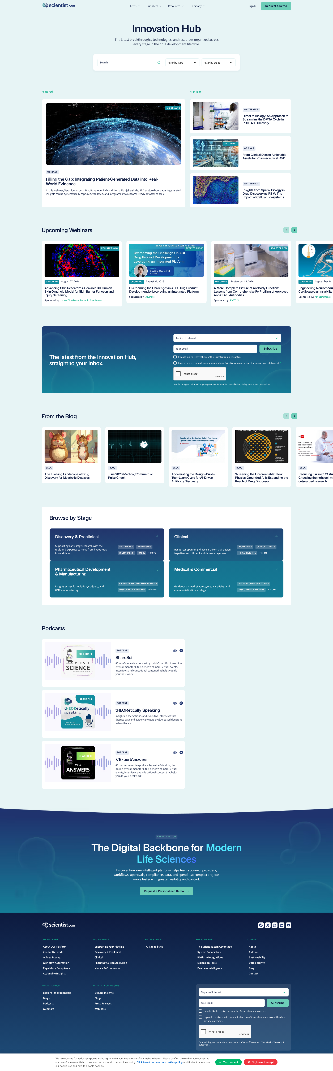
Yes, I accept (230, 1062)
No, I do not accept (263, 1062)
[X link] (268, 925)
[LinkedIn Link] (281, 925)
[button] (134, 6)
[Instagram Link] (275, 925)
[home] (58, 6)
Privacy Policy (241, 384)
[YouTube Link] (288, 925)
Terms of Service (224, 384)
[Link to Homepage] (58, 925)
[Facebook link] (261, 925)
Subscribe (270, 348)
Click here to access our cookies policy (160, 1062)
